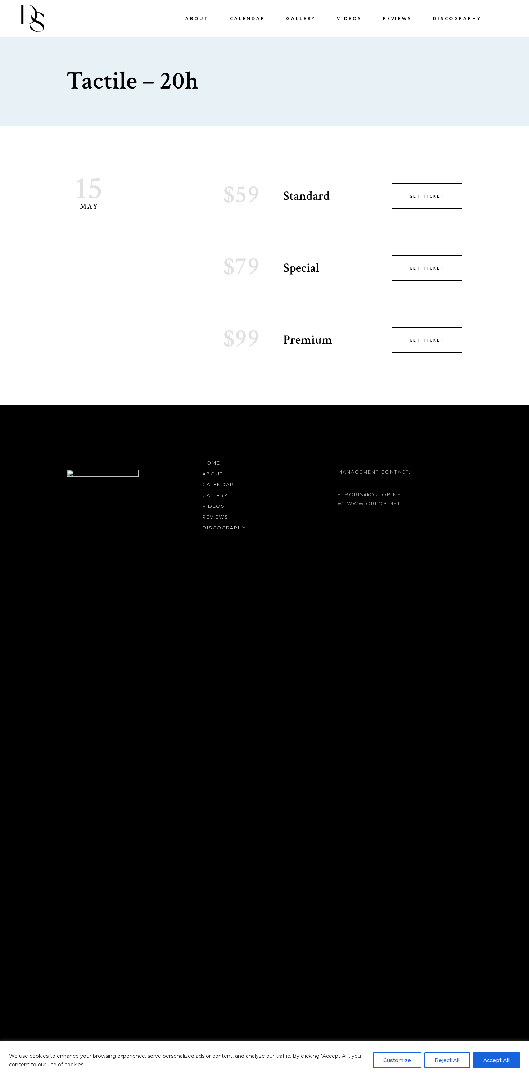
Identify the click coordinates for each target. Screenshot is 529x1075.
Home (211, 463)
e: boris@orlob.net (371, 494)
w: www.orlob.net (369, 503)
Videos (213, 506)
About (212, 473)
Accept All (496, 1060)
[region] (264, 1058)
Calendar (218, 484)
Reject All (447, 1060)
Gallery (215, 495)
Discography (224, 527)
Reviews (215, 517)
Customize (397, 1060)
